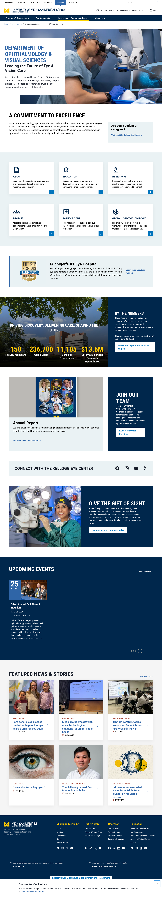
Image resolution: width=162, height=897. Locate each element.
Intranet (133, 842)
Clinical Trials (113, 829)
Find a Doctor (90, 829)
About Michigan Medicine (15, 2)
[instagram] (127, 468)
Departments (74, 2)
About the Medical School (140, 839)
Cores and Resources (116, 839)
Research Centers (115, 836)
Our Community (136, 832)
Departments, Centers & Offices (142, 836)
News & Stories (62, 842)
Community (61, 836)
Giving (59, 839)
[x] (146, 468)
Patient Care (34, 2)
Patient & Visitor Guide (93, 832)
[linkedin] (118, 848)
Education (60, 2)
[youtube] (136, 468)
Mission (60, 832)
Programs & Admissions (139, 829)
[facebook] (117, 468)
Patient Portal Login (92, 836)
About (59, 829)
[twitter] (67, 848)
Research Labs (114, 832)
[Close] (157, 883)
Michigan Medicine (68, 824)
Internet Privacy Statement (34, 891)
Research (48, 2)
